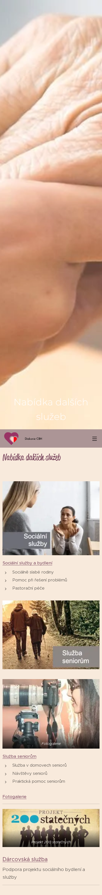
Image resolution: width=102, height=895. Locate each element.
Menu (95, 438)
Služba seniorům (19, 756)
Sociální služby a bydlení (27, 563)
